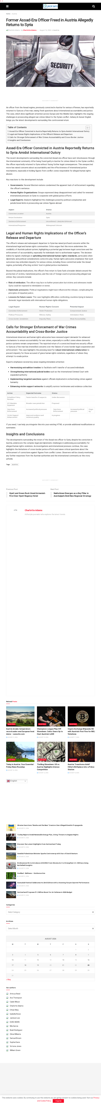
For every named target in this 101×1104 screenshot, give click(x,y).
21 (63, 965)
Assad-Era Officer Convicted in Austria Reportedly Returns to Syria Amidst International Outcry (49, 131)
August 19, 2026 (43, 737)
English (13, 781)
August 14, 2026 (12, 770)
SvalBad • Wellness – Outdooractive (31, 873)
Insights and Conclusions (20, 140)
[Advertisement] (50, 94)
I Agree (58, 1101)
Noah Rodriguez (16, 1030)
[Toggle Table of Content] (86, 128)
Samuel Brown (15, 1038)
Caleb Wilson (15, 1002)
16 (88, 960)
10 (12, 960)
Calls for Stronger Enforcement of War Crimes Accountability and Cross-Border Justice (46, 137)
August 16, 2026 (45, 30)
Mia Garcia (14, 1026)
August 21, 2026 (12, 737)
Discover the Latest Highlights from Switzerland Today (39, 844)
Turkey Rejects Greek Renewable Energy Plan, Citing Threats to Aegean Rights (47, 835)
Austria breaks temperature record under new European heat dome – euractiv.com (20, 731)
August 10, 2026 (74, 772)
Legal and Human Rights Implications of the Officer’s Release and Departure (40, 134)
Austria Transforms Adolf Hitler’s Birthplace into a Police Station (81, 767)
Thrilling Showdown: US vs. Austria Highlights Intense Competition (48, 767)
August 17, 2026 (74, 737)
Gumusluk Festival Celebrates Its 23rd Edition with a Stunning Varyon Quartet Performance (53, 883)
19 (38, 965)
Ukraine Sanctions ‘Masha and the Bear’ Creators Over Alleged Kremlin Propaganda (50, 825)
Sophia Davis (15, 1042)
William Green (15, 1050)
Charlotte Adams (29, 30)
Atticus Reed (15, 994)
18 (25, 965)
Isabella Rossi (15, 1014)
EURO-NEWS (15, 1022)
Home (8, 14)
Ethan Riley (14, 1010)
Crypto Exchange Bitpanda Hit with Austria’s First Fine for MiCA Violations (82, 731)
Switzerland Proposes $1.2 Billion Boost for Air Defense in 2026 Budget (44, 892)
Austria (14, 14)
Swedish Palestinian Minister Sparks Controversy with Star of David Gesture (47, 853)
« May (8, 980)
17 (12, 965)
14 (63, 960)
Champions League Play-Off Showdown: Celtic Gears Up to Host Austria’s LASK (50, 731)
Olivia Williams (15, 1034)
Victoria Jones (15, 1046)
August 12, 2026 (43, 772)
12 (38, 960)
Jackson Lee (15, 1018)
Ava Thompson (16, 998)
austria (15, 464)
